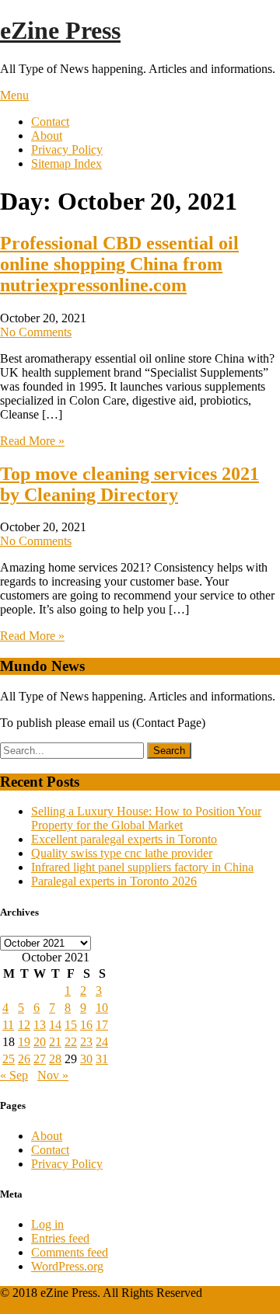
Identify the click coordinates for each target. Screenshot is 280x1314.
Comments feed (69, 1252)
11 (8, 1024)
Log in (47, 1224)
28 (55, 1058)
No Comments (36, 332)
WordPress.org (67, 1266)
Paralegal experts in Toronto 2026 (114, 881)
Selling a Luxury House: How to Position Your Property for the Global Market (146, 818)
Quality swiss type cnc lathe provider (121, 853)
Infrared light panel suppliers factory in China (142, 867)
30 (86, 1058)
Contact (50, 121)
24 (102, 1041)
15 (71, 1024)
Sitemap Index (66, 163)
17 (102, 1024)
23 (86, 1041)
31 (102, 1058)
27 (39, 1058)
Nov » (52, 1075)
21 (55, 1041)
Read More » (32, 440)
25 (8, 1058)
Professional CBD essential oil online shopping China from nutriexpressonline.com (119, 264)
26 (24, 1058)
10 (102, 1007)
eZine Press (60, 30)
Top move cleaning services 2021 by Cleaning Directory (129, 484)
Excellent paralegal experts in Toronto (124, 839)
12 (24, 1024)
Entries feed (60, 1238)
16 (86, 1024)
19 (24, 1041)
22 (71, 1041)
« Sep (14, 1075)
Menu (14, 95)
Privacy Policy (67, 149)
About (46, 135)
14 (55, 1024)
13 (39, 1024)
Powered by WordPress (57, 1306)
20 (39, 1041)
